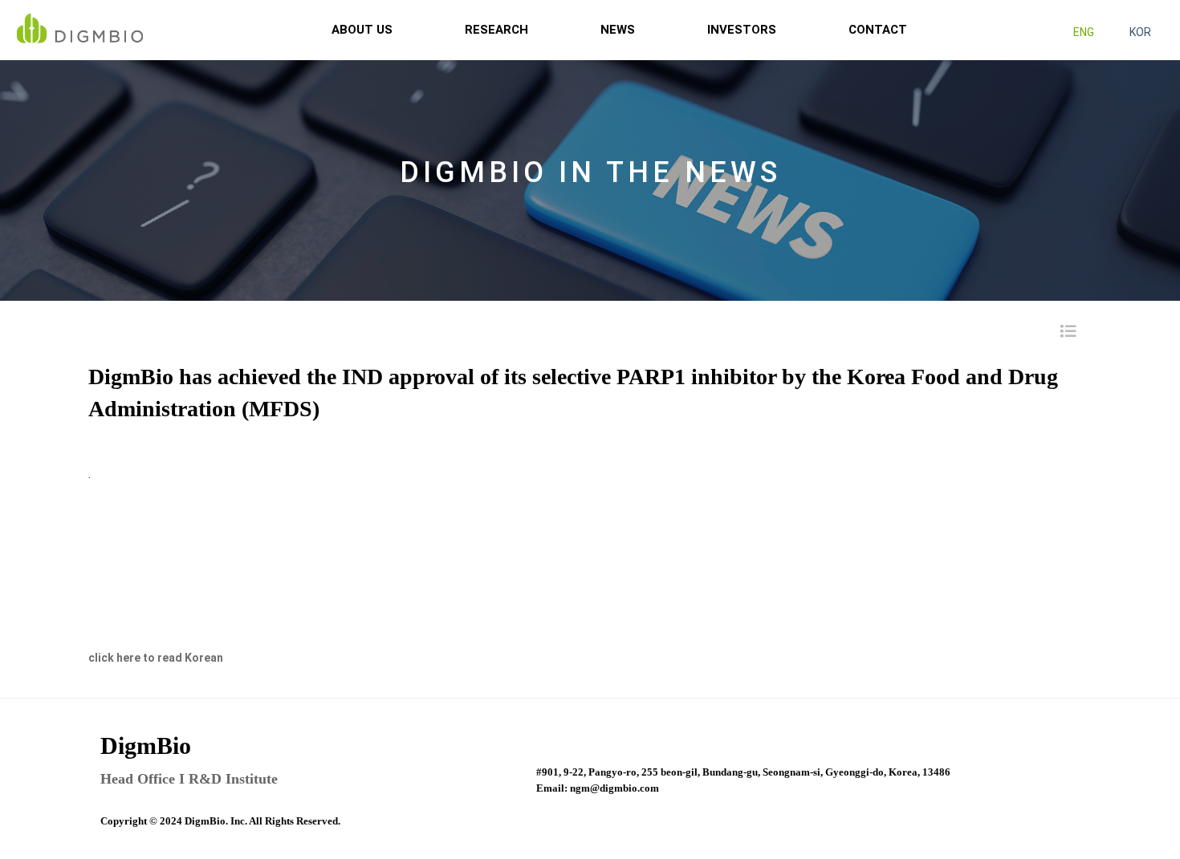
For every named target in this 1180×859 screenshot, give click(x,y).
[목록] (1066, 331)
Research (496, 29)
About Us (362, 29)
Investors (741, 29)
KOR (1140, 32)
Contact (877, 29)
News (617, 29)
